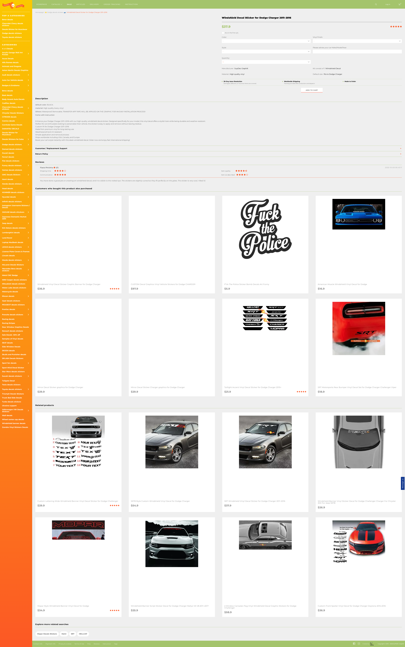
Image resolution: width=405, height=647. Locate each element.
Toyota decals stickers (12, 37)
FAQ (88, 644)
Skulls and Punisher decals (14, 355)
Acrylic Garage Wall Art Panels (12, 54)
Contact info (37, 644)
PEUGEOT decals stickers (13, 305)
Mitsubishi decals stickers (13, 284)
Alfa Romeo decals (10, 62)
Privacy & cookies (65, 644)
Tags (115, 644)
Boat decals (7, 95)
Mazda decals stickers (12, 260)
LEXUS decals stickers (12, 247)
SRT (72, 634)
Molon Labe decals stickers (14, 288)
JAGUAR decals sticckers (13, 212)
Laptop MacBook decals (12, 242)
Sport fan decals (9, 363)
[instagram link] (359, 643)
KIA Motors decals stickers (14, 228)
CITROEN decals (9, 117)
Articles (80, 4)
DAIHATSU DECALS (10, 129)
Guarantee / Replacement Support (51, 148)
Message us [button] (403, 483)
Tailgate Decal (8, 381)
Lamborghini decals (11, 233)
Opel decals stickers (11, 301)
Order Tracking (112, 4)
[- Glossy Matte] (357, 41)
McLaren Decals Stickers (13, 265)
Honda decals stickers (12, 184)
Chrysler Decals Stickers (13, 113)
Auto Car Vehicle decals (12, 80)
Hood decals (7, 189)
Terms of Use (79, 644)
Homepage (41, 4)
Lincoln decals (8, 256)
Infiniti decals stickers (12, 202)
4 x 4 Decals (7, 49)
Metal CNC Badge (10, 275)
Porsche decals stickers (12, 315)
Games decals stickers (12, 170)
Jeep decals (7, 223)
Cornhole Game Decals (12, 125)
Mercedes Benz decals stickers (12, 270)
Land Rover (7, 238)
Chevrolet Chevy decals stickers (12, 24)
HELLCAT (83, 634)
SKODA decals (8, 351)
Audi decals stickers (11, 75)
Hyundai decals (9, 197)
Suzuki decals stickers (12, 376)
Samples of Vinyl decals (12, 339)
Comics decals (8, 121)
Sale (69, 4)
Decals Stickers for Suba (13, 139)
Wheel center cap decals (13, 419)
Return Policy (41, 154)
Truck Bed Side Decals (12, 398)
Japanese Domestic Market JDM (14, 218)
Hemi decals (7, 179)
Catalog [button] (56, 4)
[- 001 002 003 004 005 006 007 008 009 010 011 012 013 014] (266, 51)
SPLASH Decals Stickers (12, 358)
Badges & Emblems (11, 85)
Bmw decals (7, 20)
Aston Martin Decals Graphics (15, 70)
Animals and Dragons (11, 66)
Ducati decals (8, 153)
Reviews (97, 644)
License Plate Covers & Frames (16, 252)
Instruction (131, 4)
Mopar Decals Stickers (47, 634)
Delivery (94, 4)
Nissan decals (8, 296)
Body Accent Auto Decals (13, 99)
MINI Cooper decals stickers (14, 280)
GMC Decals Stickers (11, 175)
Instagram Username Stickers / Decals (16, 206)
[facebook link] (354, 643)
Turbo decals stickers (11, 402)
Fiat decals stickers (10, 161)
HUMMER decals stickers (13, 192)
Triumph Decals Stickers (13, 394)
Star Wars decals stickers (13, 372)
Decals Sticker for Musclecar (14, 29)
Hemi (64, 634)
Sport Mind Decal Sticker (13, 368)
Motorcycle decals (10, 292)
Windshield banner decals (13, 423)
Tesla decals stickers (11, 385)
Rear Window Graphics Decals (15, 327)
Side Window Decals (11, 347)
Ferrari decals (8, 157)
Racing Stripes (8, 323)
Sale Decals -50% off (11, 335)
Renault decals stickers (12, 331)
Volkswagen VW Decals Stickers (12, 411)
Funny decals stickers (12, 166)
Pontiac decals (8, 309)
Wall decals (7, 415)
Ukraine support (9, 406)
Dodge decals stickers (12, 33)
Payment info (50, 644)
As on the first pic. (232, 33)
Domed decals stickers (12, 149)
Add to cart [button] (312, 90)
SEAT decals (7, 343)
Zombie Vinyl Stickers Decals (15, 427)
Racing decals (8, 319)
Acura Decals (8, 59)
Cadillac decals (8, 103)
